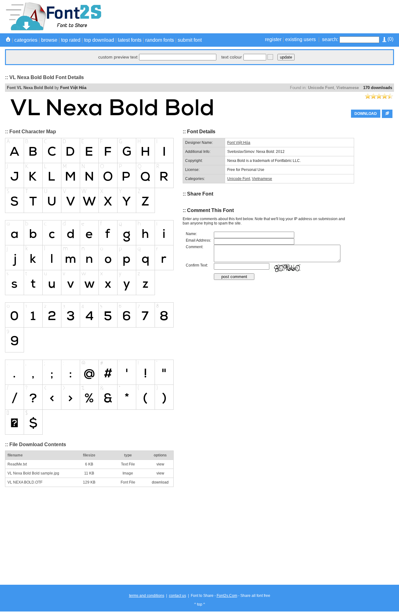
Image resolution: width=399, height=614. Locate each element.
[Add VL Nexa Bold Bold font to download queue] (387, 114)
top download (99, 40)
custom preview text (117, 56)
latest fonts (130, 40)
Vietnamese (347, 87)
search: (330, 39)
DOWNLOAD (365, 113)
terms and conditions (146, 595)
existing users (300, 39)
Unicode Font (321, 87)
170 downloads (377, 87)
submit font (190, 40)
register (273, 39)
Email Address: (198, 240)
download (160, 482)
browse (49, 40)
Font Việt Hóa (73, 87)
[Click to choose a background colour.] (270, 57)
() (389, 39)
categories (25, 40)
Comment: (194, 247)
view (160, 464)
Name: (191, 234)
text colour (231, 56)
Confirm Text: (197, 265)
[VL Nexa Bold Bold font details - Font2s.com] (53, 29)
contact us (177, 595)
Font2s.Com (227, 595)
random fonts (159, 40)
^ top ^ (199, 604)
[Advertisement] (280, 16)
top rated (70, 40)
